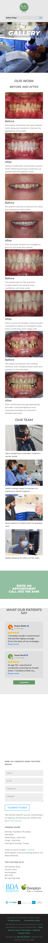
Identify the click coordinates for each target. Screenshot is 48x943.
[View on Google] (10, 627)
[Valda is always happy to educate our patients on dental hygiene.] (24, 485)
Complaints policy (32, 920)
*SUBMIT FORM (17, 807)
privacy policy (14, 821)
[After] (24, 159)
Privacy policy (14, 920)
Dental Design (23, 937)
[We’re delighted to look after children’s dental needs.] (24, 450)
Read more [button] (13, 644)
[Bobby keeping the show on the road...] (24, 555)
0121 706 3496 (28, 591)
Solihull (31, 850)
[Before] (24, 118)
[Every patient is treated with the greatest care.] (24, 520)
